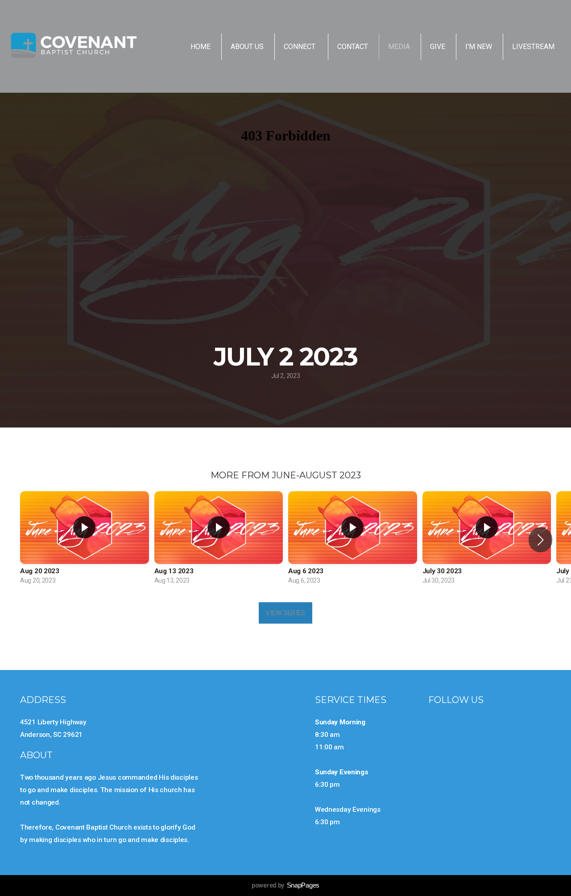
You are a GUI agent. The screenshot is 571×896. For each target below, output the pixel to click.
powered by (285, 885)
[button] (540, 540)
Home (200, 46)
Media (399, 46)
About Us (247, 46)
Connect (300, 46)
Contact (352, 46)
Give (437, 46)
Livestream (533, 46)
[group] (84, 539)
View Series (285, 613)
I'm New (478, 46)
